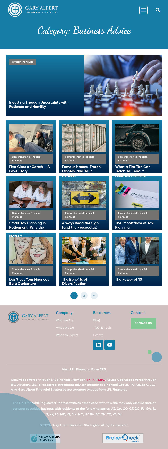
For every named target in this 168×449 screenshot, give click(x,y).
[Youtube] (109, 345)
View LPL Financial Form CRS (84, 369)
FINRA (90, 380)
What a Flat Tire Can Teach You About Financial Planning (132, 171)
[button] (158, 10)
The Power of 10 (128, 279)
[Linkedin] (98, 345)
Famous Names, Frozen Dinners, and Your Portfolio (81, 171)
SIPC (101, 380)
